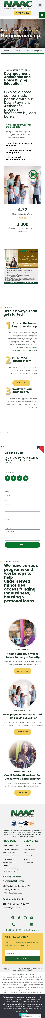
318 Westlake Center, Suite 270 (16, 886)
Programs (14, 30)
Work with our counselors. (22, 390)
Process (17, 51)
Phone (7, 510)
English (28, 1016)
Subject (7, 519)
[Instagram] (25, 917)
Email (7, 500)
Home (4, 30)
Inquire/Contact (30, 51)
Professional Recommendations (15, 158)
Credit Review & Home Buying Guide (18, 151)
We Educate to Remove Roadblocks (19, 144)
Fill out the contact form (21, 359)
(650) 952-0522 (15, 893)
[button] (42, 15)
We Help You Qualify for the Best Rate (19, 125)
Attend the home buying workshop (24, 325)
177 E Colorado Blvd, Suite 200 (16, 904)
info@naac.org (31, 930)
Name (7, 491)
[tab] (21, 125)
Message (8, 528)
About (6, 51)
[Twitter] (19, 917)
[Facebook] (13, 917)
